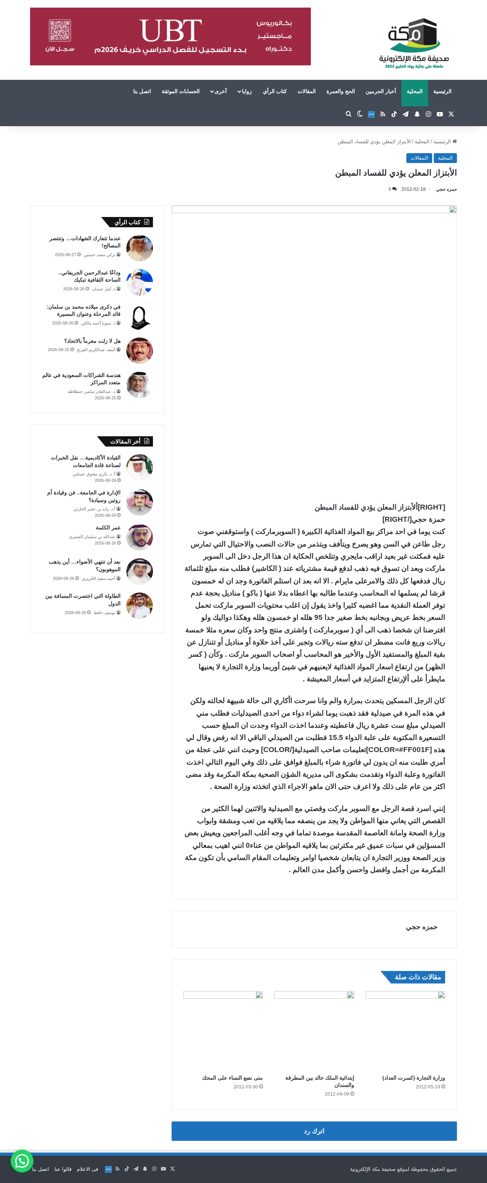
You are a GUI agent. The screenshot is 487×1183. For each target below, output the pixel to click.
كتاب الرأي (275, 91)
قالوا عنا (63, 1169)
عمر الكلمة (108, 527)
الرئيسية (442, 91)
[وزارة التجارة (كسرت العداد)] (405, 1031)
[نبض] (371, 114)
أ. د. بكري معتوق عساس (94, 474)
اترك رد (314, 1131)
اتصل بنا (142, 91)
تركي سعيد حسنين (99, 254)
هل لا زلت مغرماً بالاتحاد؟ (92, 341)
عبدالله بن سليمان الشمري (92, 536)
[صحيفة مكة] (414, 43)
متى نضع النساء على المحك (232, 1078)
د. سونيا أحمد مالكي (98, 323)
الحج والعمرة (340, 91)
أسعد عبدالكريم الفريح (96, 349)
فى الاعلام (87, 1169)
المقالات (307, 91)
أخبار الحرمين (381, 91)
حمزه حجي (446, 189)
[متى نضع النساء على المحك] (223, 1031)
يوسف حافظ (104, 612)
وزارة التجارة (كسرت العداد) (413, 1078)
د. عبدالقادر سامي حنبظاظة (91, 391)
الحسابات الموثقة (181, 91)
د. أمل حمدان (103, 289)
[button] (22, 1161)
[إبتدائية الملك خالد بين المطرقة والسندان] (314, 1031)
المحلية (415, 91)
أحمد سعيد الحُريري (98, 578)
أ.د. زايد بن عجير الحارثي (94, 509)
